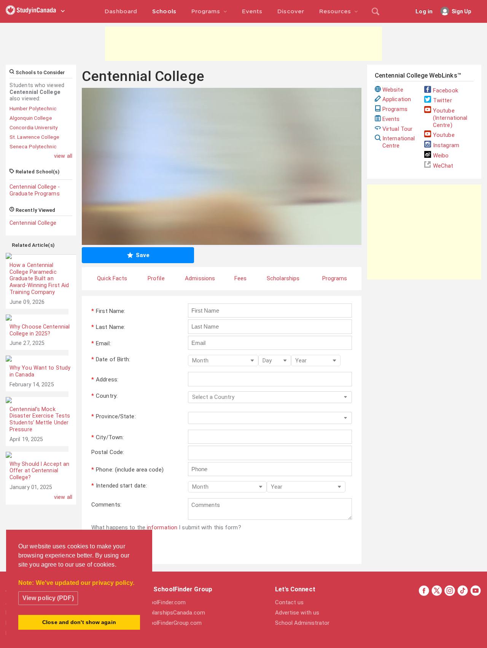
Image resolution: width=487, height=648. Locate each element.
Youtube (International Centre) (450, 118)
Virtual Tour (397, 128)
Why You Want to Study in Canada (40, 371)
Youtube (444, 135)
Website (392, 89)
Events (391, 119)
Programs (394, 109)
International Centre (398, 142)
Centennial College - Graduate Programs (35, 190)
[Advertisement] (243, 44)
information (162, 527)
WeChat (443, 165)
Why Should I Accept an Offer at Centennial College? (39, 471)
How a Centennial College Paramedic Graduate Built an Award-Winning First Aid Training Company (39, 278)
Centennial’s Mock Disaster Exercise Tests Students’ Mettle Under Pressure (40, 419)
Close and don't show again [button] (79, 622)
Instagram (446, 145)
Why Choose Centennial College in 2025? (40, 330)
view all (63, 156)
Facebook (445, 90)
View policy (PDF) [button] (48, 598)
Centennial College (33, 223)
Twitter (442, 100)
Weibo (441, 155)
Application (396, 99)
